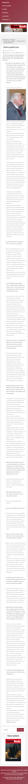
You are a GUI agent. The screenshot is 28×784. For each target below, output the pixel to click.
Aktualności (5, 2)
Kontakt (4, 9)
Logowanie (5, 16)
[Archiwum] (9, 19)
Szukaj (21, 729)
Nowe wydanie (6, 6)
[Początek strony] (25, 781)
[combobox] (10, 730)
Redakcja (5, 12)
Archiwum (5, 19)
